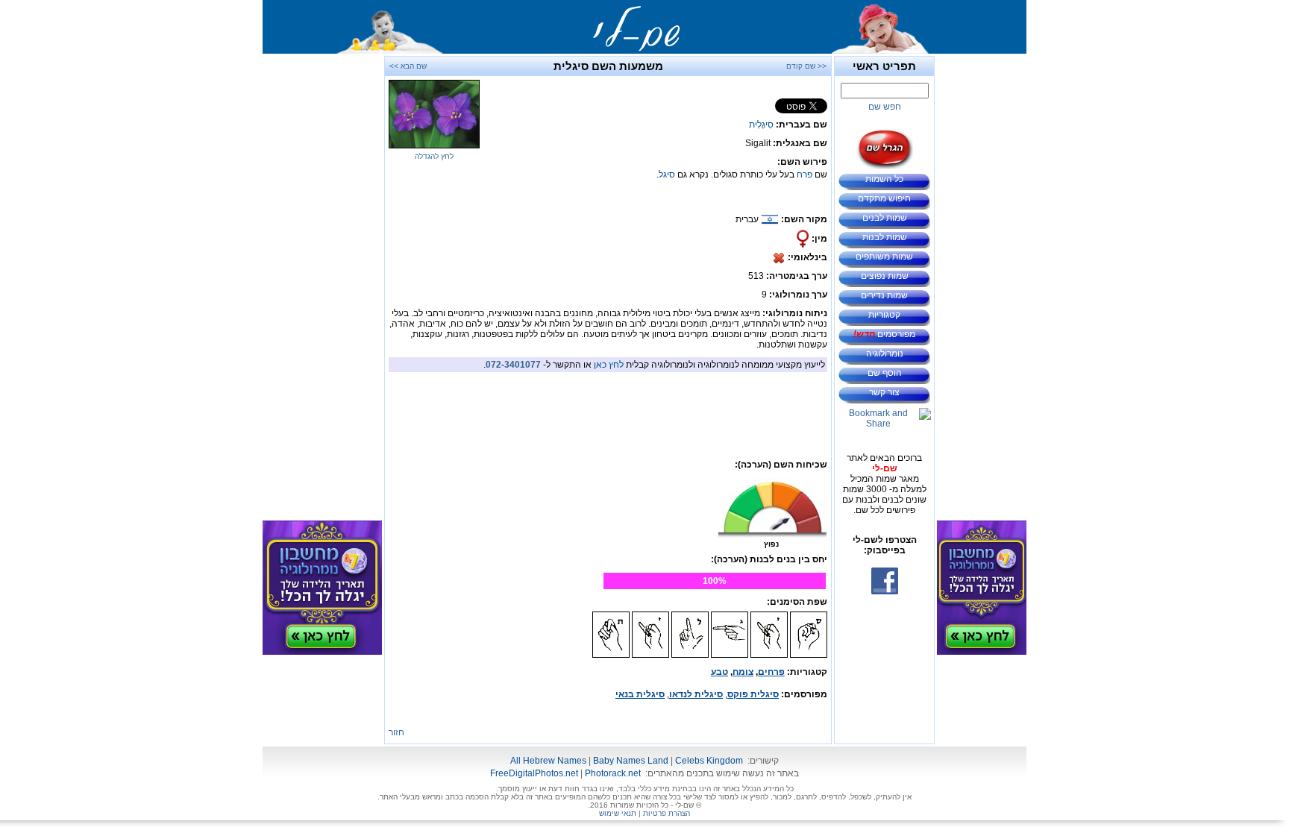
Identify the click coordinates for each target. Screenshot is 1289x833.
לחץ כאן (609, 364)
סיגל (667, 174)
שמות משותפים (884, 256)
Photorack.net (613, 773)
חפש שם (884, 106)
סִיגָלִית (761, 124)
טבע (719, 672)
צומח (743, 672)
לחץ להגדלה (434, 156)
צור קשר (884, 392)
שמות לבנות (884, 237)
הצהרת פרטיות (666, 813)
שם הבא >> (408, 66)
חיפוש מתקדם (884, 198)
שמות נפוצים (885, 276)
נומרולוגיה (884, 353)
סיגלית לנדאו (696, 694)
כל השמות (884, 179)
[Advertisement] (981, 279)
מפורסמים (884, 334)
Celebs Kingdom (709, 760)
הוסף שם (885, 373)
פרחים (771, 672)
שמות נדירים (884, 295)
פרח (804, 174)
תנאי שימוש (617, 813)
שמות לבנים (884, 218)
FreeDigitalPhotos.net (534, 773)
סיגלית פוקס (753, 694)
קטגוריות (884, 314)
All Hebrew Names (548, 760)
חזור (396, 732)
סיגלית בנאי (640, 694)
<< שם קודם (806, 66)
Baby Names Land (630, 760)
